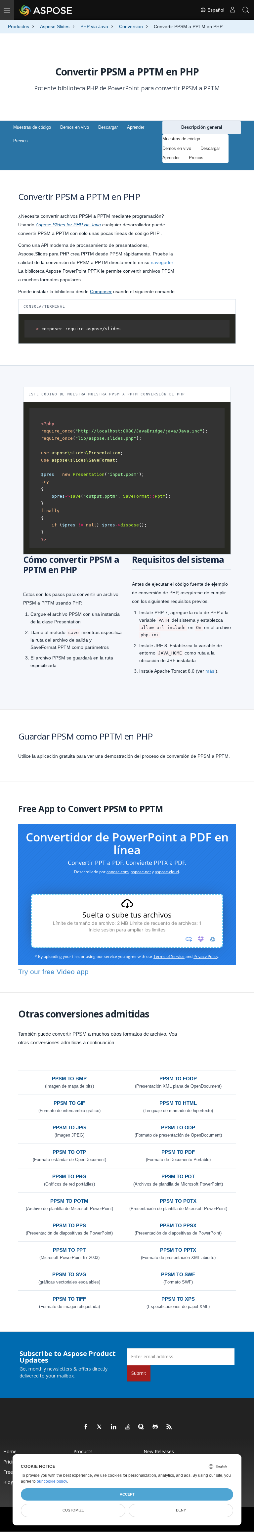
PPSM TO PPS (69, 1225)
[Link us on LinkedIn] (113, 1427)
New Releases (159, 1451)
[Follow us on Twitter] (100, 1427)
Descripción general (201, 127)
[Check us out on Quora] (141, 1427)
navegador (162, 262)
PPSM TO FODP (177, 1078)
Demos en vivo (74, 127)
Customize (73, 1510)
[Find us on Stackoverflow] (127, 1427)
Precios (20, 140)
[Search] (245, 10)
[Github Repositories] (155, 1427)
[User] (232, 10)
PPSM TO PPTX (178, 1250)
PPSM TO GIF (69, 1103)
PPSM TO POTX (178, 1201)
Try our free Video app (53, 971)
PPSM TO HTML (177, 1103)
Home (10, 1451)
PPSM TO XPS (177, 1299)
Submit (138, 1373)
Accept (127, 1494)
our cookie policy (52, 1481)
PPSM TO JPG (69, 1127)
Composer (101, 291)
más (209, 671)
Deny (181, 1510)
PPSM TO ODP (178, 1127)
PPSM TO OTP (69, 1152)
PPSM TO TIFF (69, 1299)
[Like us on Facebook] (86, 1427)
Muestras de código (32, 127)
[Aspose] (46, 10)
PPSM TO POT (178, 1176)
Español (215, 10)
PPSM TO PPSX (178, 1225)
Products (83, 1451)
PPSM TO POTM (69, 1201)
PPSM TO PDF (177, 1152)
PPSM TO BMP (69, 1078)
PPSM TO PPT (69, 1250)
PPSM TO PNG (69, 1176)
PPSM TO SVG (69, 1274)
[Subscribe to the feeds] (169, 1427)
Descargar (108, 127)
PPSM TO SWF (178, 1274)
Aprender (135, 127)
